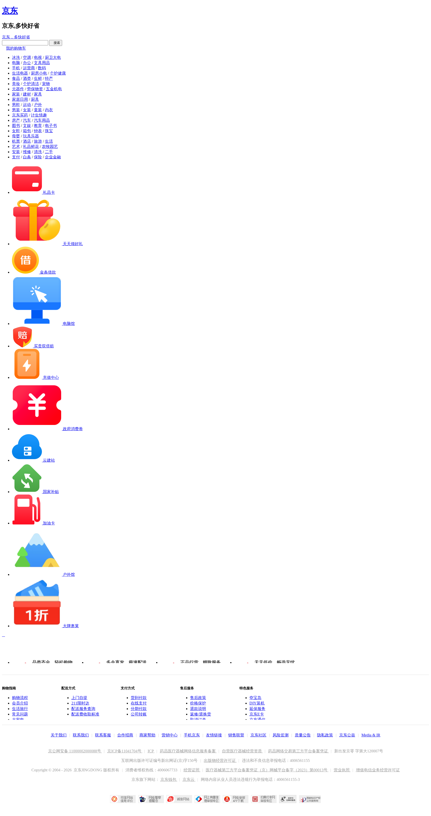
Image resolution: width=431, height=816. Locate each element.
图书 (16, 125)
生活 (49, 141)
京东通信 (257, 719)
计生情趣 (39, 115)
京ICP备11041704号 (124, 751)
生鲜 (38, 78)
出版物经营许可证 (220, 760)
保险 (38, 157)
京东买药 (20, 115)
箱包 (27, 131)
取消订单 (198, 719)
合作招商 (125, 735)
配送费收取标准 (85, 714)
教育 (38, 125)
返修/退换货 (200, 714)
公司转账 (139, 714)
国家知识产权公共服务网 (310, 799)
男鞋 (16, 104)
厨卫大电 (53, 57)
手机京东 (192, 735)
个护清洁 (31, 84)
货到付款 (139, 698)
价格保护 (198, 703)
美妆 (16, 84)
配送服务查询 (83, 709)
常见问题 (20, 714)
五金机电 (54, 89)
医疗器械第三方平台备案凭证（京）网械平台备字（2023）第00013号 (267, 770)
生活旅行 (20, 709)
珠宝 (49, 131)
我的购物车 (16, 48)
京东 (10, 10)
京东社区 (258, 735)
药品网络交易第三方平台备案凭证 (298, 751)
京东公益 (347, 735)
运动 (27, 104)
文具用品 (42, 63)
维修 (27, 152)
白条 (27, 157)
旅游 (38, 141)
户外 (38, 104)
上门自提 (79, 698)
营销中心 (170, 735)
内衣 (49, 110)
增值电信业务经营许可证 (378, 770)
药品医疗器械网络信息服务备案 (188, 751)
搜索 (55, 43)
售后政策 (198, 698)
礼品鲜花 (31, 146)
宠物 (46, 84)
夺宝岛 (255, 698)
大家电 (18, 719)
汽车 (27, 120)
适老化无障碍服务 (288, 799)
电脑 (16, 63)
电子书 (51, 125)
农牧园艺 (50, 146)
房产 (16, 120)
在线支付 (139, 703)
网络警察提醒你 (151, 799)
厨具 (35, 99)
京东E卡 (256, 714)
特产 (49, 78)
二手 (49, 152)
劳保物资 (35, 89)
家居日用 (20, 99)
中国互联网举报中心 (207, 799)
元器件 (18, 89)
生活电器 (20, 73)
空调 (27, 57)
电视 (38, 57)
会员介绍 (20, 703)
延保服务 (257, 709)
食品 (16, 78)
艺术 (16, 146)
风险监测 (281, 735)
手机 (16, 68)
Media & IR (370, 735)
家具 (38, 94)
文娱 (27, 125)
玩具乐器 (31, 136)
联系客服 (103, 735)
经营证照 (192, 770)
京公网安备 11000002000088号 (75, 751)
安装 (16, 152)
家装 (16, 94)
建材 (27, 94)
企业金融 (53, 157)
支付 (16, 157)
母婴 (16, 136)
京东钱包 (168, 779)
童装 (38, 110)
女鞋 (16, 131)
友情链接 (214, 735)
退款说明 (198, 709)
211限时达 (80, 703)
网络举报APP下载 (235, 799)
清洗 (38, 152)
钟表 (38, 131)
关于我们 (59, 735)
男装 (16, 110)
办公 (27, 63)
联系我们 (81, 735)
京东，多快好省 (16, 37)
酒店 (27, 141)
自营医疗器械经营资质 (242, 751)
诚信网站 (179, 799)
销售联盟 (236, 735)
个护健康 (58, 73)
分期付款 (139, 709)
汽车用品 (42, 120)
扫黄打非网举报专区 (264, 799)
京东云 (189, 779)
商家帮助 (147, 735)
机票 (16, 141)
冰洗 (16, 57)
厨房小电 (39, 73)
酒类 (27, 78)
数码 (42, 68)
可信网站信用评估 (123, 799)
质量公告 (303, 735)
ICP (151, 751)
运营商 (29, 68)
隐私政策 (325, 735)
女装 (27, 110)
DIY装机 (257, 703)
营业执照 (342, 770)
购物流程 (20, 698)
